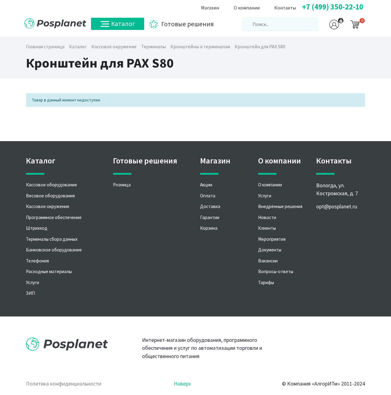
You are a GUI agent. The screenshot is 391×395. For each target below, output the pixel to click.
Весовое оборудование (50, 196)
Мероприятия (272, 239)
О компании (270, 185)
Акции (206, 185)
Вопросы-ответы (275, 271)
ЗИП (30, 293)
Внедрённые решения (280, 206)
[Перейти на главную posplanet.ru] (55, 23)
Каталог (123, 24)
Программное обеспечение (54, 217)
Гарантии (209, 217)
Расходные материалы (49, 271)
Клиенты (267, 228)
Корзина (208, 228)
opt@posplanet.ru (336, 206)
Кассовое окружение (47, 206)
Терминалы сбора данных (52, 239)
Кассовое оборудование (51, 185)
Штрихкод (36, 228)
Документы (269, 250)
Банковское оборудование (54, 250)
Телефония (37, 261)
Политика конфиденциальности (63, 383)
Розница (122, 185)
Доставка (210, 206)
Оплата (207, 196)
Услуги (32, 282)
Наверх (182, 383)
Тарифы (266, 282)
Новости (267, 217)
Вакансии (268, 261)
